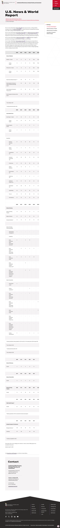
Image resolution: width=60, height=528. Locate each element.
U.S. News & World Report (51, 26)
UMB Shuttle (34, 512)
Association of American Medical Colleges (51, 33)
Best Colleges (18, 27)
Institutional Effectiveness (31, 20)
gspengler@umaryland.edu (12, 486)
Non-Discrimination (51, 525)
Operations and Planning (11, 453)
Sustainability (53, 508)
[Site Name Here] (8, 2)
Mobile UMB (34, 510)
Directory (43, 506)
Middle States (53, 504)
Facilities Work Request (43, 511)
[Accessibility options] (58, 526)
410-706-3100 (10, 513)
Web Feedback (44, 525)
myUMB (42, 504)
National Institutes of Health (52, 28)
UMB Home (7, 19)
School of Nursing (16, 29)
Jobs (42, 514)
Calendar (33, 506)
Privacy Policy (33, 525)
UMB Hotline (53, 512)
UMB (28, 37)
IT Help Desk (43, 508)
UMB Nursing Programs (32, 32)
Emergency (34, 508)
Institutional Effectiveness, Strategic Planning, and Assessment (29, 2)
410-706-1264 (11, 483)
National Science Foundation (52, 30)
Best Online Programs (20, 32)
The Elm (33, 504)
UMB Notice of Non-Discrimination (16, 521)
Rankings (37, 20)
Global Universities (19, 37)
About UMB (11, 19)
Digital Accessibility (38, 525)
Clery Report (53, 510)
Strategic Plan (53, 506)
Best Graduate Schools (20, 41)
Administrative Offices (17, 19)
